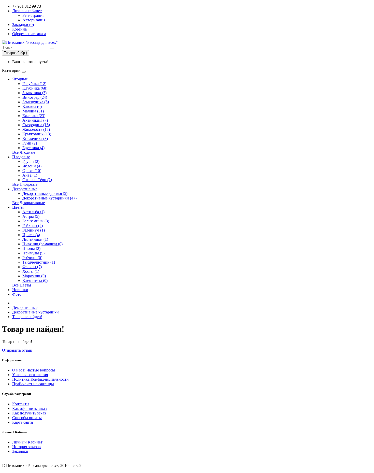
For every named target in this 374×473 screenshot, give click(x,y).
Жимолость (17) (36, 129)
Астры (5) (30, 216)
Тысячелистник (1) (38, 262)
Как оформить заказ (29, 408)
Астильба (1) (33, 212)
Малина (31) (33, 111)
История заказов (26, 447)
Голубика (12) (34, 83)
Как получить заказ (29, 413)
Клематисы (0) (35, 280)
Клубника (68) (34, 88)
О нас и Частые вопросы (33, 370)
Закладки (20, 451)
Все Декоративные (28, 202)
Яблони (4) (31, 166)
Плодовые (21, 157)
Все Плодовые (24, 184)
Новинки (20, 290)
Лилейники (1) (35, 239)
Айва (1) (29, 175)
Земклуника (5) (35, 102)
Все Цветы (21, 285)
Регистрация (33, 15)
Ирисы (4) (31, 235)
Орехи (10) (31, 170)
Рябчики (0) (32, 257)
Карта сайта (22, 422)
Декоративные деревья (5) (44, 193)
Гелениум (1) (33, 230)
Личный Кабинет (27, 442)
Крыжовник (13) (36, 134)
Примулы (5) (33, 253)
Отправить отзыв (17, 350)
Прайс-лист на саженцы (33, 384)
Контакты (20, 404)
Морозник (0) (34, 276)
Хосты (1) (30, 271)
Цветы (18, 207)
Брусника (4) (33, 148)
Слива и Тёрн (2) (37, 180)
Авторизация (33, 20)
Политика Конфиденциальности (40, 379)
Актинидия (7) (35, 120)
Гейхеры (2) (32, 225)
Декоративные (24, 189)
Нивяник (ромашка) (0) (42, 244)
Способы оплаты (27, 417)
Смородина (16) (36, 125)
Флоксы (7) (32, 267)
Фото (16, 294)
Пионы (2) (31, 248)
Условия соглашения (30, 374)
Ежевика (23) (33, 115)
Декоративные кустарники (35, 312)
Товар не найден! (27, 316)
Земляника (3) (34, 93)
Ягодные (20, 79)
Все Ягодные (23, 152)
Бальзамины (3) (35, 221)
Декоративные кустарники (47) (49, 198)
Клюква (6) (32, 106)
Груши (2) (30, 161)
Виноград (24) (34, 97)
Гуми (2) (29, 143)
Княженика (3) (35, 138)
